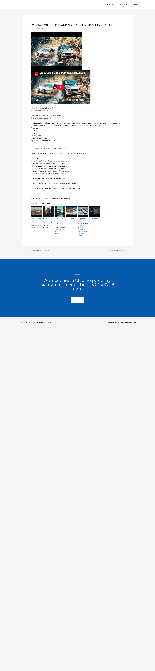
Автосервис (110, 4)
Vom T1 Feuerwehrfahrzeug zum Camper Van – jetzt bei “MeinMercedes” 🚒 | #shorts (48, 222)
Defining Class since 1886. (93, 219)
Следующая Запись (117, 250)
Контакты (123, 4)
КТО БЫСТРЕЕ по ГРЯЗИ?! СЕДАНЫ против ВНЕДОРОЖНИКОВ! (36, 222)
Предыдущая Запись (39, 250)
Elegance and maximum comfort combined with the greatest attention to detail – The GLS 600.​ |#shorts (60, 225)
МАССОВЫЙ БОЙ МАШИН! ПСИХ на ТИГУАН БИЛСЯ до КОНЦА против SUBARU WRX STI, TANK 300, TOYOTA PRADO (83, 226)
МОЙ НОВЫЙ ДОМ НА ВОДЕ (71, 219)
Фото (101, 4)
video (33, 28)
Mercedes (133, 4)
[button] (77, 300)
